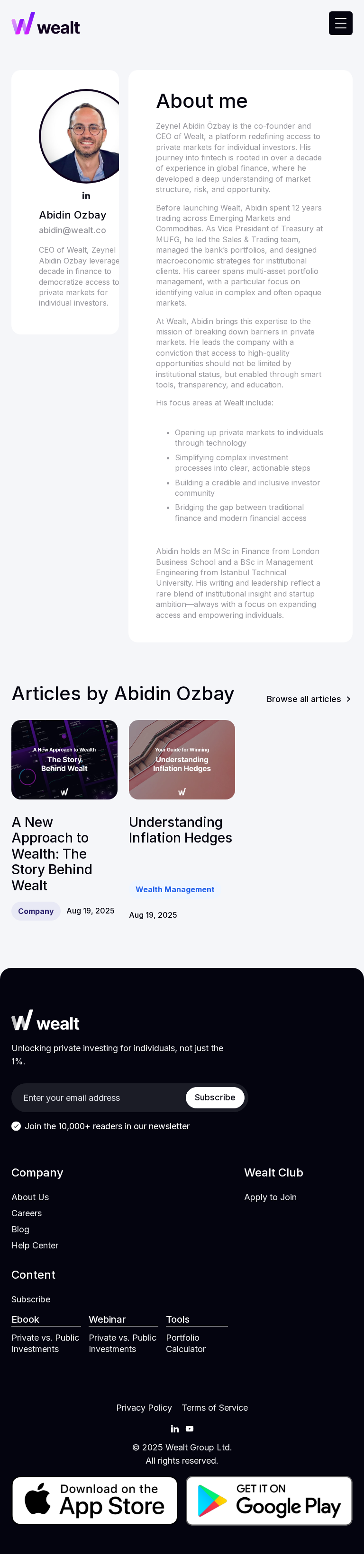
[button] (341, 23)
